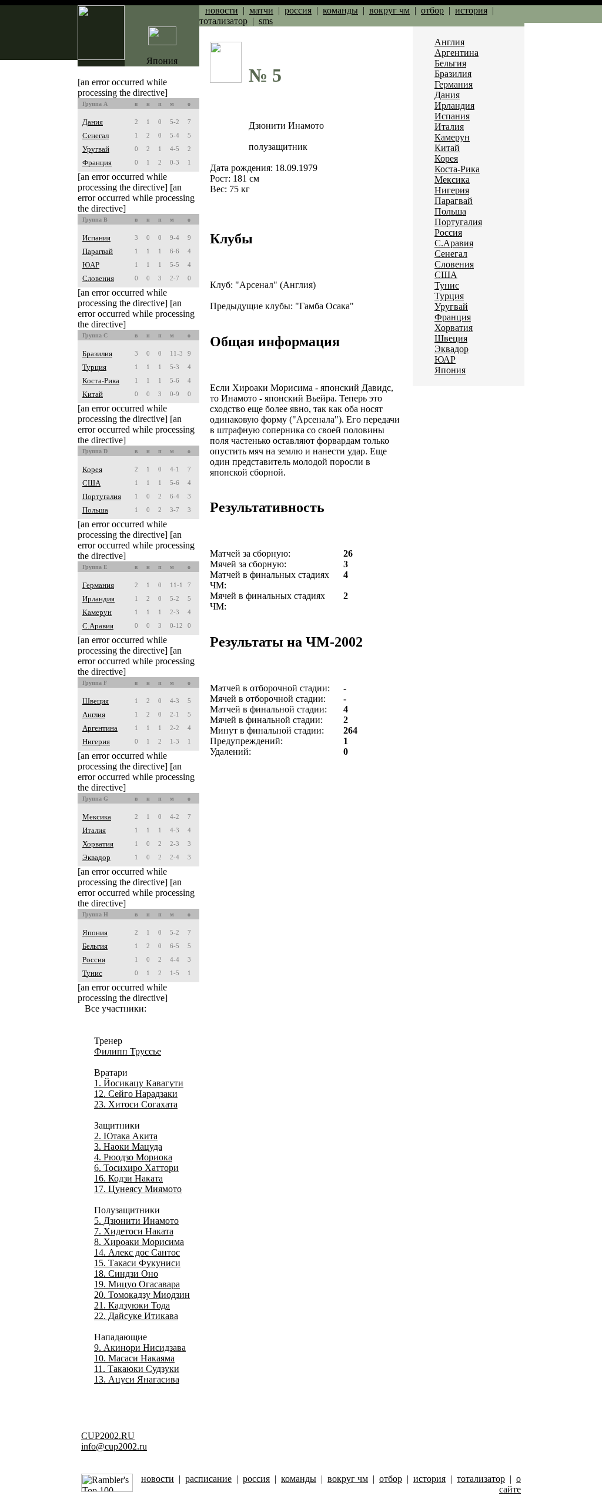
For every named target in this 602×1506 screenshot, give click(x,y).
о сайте (510, 1484)
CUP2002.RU (108, 1436)
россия (298, 10)
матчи (261, 10)
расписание (208, 1479)
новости (221, 10)
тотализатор (223, 21)
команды (340, 10)
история (471, 10)
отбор (432, 10)
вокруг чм (389, 10)
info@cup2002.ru (114, 1446)
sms (266, 21)
